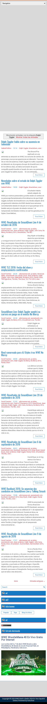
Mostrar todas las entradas (27, 137)
